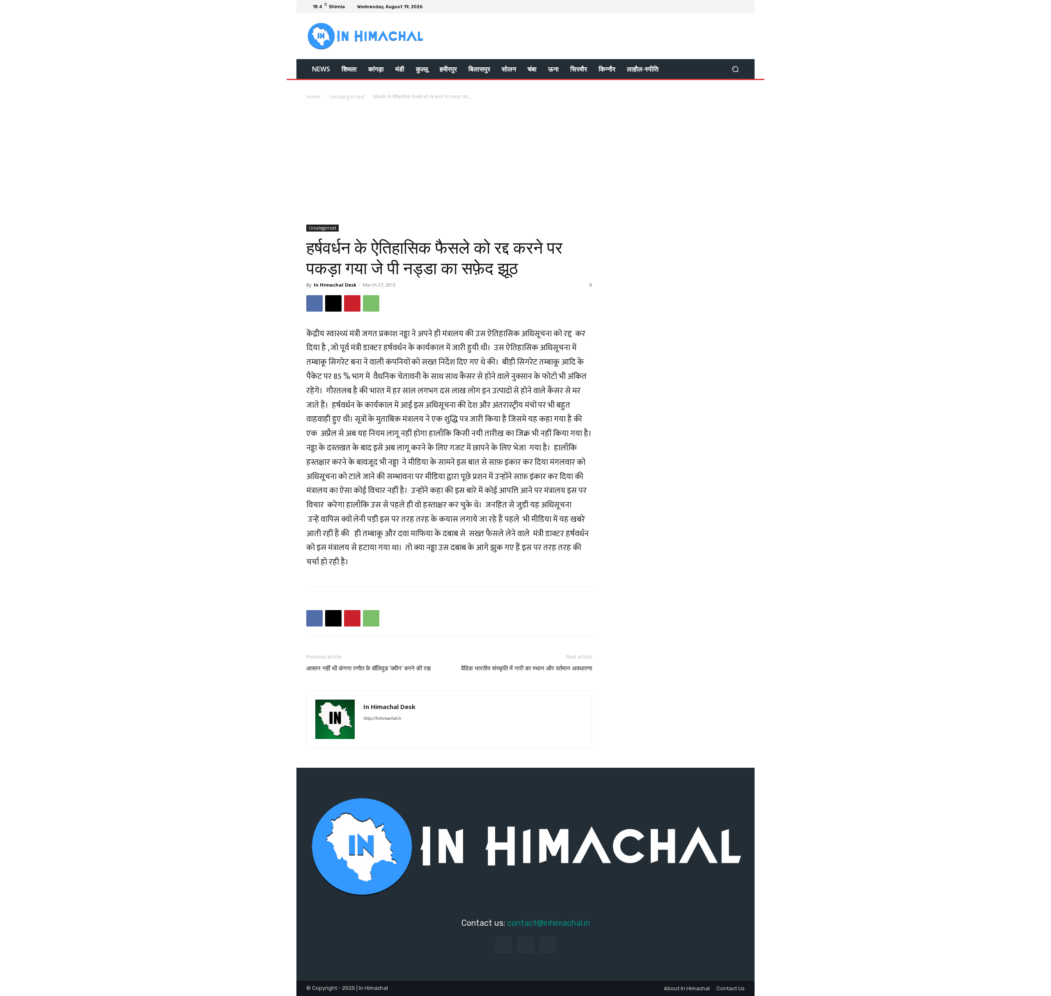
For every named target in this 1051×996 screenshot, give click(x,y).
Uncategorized (347, 96)
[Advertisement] (525, 163)
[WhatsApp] (371, 303)
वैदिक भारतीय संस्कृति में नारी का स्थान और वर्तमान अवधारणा (526, 668)
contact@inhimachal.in (548, 923)
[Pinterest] (352, 303)
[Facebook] (720, 6)
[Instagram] (730, 6)
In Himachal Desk (335, 285)
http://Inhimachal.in (382, 718)
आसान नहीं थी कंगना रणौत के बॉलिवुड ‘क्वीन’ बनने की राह (368, 668)
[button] (735, 68)
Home (313, 96)
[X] (740, 6)
